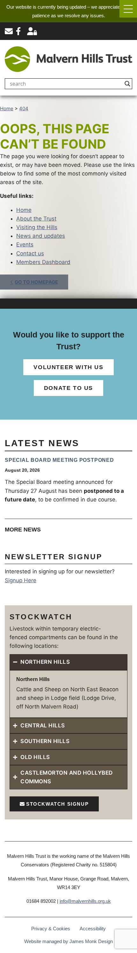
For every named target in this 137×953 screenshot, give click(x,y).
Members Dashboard (43, 262)
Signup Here (20, 580)
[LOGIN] (32, 31)
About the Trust (36, 218)
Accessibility (93, 928)
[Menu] (128, 9)
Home (24, 210)
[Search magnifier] (127, 83)
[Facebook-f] (18, 31)
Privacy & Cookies (50, 928)
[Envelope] (9, 31)
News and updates (40, 236)
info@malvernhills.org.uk (85, 901)
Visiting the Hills (36, 227)
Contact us (30, 253)
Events (24, 244)
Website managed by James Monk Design (68, 941)
